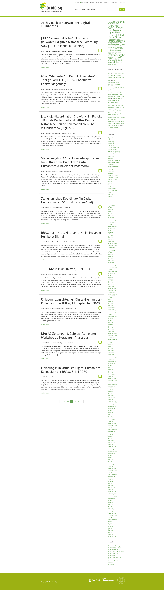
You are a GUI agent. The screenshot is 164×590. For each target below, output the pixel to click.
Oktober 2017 (111, 405)
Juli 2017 (110, 410)
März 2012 (111, 530)
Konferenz (119, 47)
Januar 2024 (111, 264)
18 (79, 401)
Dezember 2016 (112, 423)
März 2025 (111, 238)
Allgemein (110, 138)
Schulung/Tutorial (113, 175)
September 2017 (112, 406)
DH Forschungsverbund (114, 548)
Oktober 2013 (111, 495)
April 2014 (110, 483)
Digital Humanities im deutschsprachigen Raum (50, 7)
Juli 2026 (110, 207)
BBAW (115, 22)
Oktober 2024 (111, 247)
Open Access (111, 164)
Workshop (115, 62)
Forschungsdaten (116, 40)
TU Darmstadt (111, 188)
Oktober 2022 (111, 292)
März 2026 (111, 215)
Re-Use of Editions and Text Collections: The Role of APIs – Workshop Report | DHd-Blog (116, 107)
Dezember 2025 (112, 221)
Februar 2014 (111, 487)
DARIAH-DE (107, 2)
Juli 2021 (110, 320)
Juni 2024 (110, 254)
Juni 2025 (110, 232)
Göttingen (111, 47)
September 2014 (112, 474)
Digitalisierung (112, 39)
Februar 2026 (111, 217)
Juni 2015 (110, 457)
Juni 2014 (110, 480)
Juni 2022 (110, 299)
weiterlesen (45, 67)
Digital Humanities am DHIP (116, 551)
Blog (76, 9)
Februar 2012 (111, 532)
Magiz (109, 80)
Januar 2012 (111, 534)
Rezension (110, 52)
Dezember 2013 (112, 491)
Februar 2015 (111, 465)
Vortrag (110, 192)
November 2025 (112, 222)
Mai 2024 (110, 256)
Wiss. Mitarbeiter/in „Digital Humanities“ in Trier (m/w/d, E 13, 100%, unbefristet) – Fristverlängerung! (69, 80)
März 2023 (111, 283)
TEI (114, 57)
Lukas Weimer (56, 207)
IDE (115, 47)
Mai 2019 (110, 369)
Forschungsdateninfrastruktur (115, 42)
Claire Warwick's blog (114, 546)
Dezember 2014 (112, 468)
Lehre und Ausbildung (114, 160)
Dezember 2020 (112, 333)
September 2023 (112, 271)
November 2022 (112, 290)
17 (75, 401)
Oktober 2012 (111, 517)
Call (109, 140)
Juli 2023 (110, 275)
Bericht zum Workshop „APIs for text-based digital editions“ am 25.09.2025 (115, 112)
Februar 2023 (111, 284)
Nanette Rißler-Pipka (57, 343)
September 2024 (112, 249)
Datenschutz (115, 2)
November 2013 (112, 493)
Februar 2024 (111, 262)
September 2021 (112, 316)
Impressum (122, 2)
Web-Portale (111, 194)
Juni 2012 (110, 525)
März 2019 (111, 373)
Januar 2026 (111, 219)
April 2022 (110, 303)
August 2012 (111, 521)
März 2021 (111, 328)
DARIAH (116, 25)
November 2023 (112, 268)
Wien (109, 62)
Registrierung (84, 2)
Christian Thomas (57, 242)
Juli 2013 (110, 500)
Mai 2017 (110, 414)
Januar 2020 (111, 354)
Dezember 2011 (112, 536)
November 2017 (112, 403)
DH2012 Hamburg (113, 549)
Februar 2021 (111, 329)
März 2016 (111, 440)
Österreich (113, 64)
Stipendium (110, 57)
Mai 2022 (110, 301)
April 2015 (110, 461)
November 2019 (112, 358)
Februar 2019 (111, 375)
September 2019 (112, 361)
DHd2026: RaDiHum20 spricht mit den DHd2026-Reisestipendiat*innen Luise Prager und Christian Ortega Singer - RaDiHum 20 (116, 121)
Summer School (112, 183)
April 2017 (110, 416)
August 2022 (111, 296)
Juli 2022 (110, 298)
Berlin (121, 21)
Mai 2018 (110, 391)
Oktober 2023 (111, 269)
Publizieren (111, 172)
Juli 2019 (110, 365)
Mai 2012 (110, 527)
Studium (110, 181)
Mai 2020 (110, 346)
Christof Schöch (56, 89)
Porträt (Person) (112, 168)
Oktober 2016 (111, 427)
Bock (109, 73)
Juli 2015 (110, 455)
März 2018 (111, 395)
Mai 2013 (110, 504)
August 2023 (111, 273)
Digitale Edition (114, 31)
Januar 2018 (111, 399)
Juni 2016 (110, 435)
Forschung (111, 145)
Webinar (110, 196)
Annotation (110, 22)
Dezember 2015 (112, 446)
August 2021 (111, 318)
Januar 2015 (111, 467)
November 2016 (112, 425)
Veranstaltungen (112, 190)
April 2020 (110, 348)
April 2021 (110, 326)
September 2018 (112, 384)
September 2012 (112, 519)
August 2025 (111, 228)
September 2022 (112, 294)
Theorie (110, 185)
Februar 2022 (111, 307)
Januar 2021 (111, 331)
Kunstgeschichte (111, 48)
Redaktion (91, 9)
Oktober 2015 (111, 450)
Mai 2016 (110, 437)
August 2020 (111, 341)
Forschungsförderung (114, 151)
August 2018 (111, 386)
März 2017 (111, 418)
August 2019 (111, 363)
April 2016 (110, 438)
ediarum (118, 39)
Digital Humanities (116, 36)
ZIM (109, 64)
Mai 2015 (110, 459)
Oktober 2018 (111, 382)
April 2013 (110, 506)
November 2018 (112, 380)
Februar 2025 (111, 239)
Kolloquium (111, 157)
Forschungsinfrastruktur (113, 45)
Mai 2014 (110, 482)
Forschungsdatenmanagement (119, 44)
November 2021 (112, 313)
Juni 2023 (110, 277)
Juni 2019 (110, 367)
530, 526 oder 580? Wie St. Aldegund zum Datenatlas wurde (115, 100)
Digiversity (111, 564)
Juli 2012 (110, 523)
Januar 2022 (111, 309)
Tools (120, 59)
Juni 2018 (110, 390)
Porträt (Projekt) (112, 170)
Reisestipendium (116, 50)
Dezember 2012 (112, 513)
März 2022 (111, 305)
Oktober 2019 (111, 360)
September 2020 (112, 339)
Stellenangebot (116, 52)
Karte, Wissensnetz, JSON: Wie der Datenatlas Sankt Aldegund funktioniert (116, 75)
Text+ (110, 59)
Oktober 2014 (111, 472)
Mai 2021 (110, 324)
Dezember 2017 (112, 401)
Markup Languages (113, 162)
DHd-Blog (54, 582)
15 (68, 401)
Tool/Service (111, 187)
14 (64, 401)
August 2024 (111, 251)
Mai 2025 (110, 234)
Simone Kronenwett (57, 171)
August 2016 (111, 431)
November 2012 (112, 515)
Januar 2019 (111, 376)
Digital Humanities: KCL (114, 559)
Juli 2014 (110, 478)
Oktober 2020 (111, 337)
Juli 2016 (110, 433)
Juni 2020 (110, 345)
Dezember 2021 (112, 311)
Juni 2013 (110, 502)
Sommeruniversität (113, 177)
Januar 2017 (111, 421)
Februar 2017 (111, 420)
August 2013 (111, 498)
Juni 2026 (110, 209)
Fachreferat (111, 143)
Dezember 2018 (112, 378)
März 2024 (111, 260)
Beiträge (92, 2)
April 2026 (110, 213)
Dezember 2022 (112, 288)
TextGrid (115, 59)
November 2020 (112, 335)
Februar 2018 (111, 397)
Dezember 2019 (112, 356)
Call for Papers (111, 23)
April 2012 (110, 528)
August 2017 (111, 408)
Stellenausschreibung (120, 55)
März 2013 (111, 508)
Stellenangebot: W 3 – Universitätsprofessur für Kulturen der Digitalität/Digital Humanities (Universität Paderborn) (70, 162)
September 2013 (112, 497)
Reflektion (110, 173)
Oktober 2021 (111, 314)
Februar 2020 (111, 352)
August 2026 (111, 206)
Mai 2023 (110, 279)
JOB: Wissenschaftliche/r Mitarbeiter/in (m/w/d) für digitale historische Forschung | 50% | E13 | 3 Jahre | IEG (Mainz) (70, 42)
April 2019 (110, 371)
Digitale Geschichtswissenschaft (114, 33)
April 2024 (110, 258)
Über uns (82, 9)
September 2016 (112, 429)
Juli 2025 (110, 230)
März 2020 (111, 350)
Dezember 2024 (112, 243)
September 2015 (112, 452)
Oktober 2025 (111, 224)
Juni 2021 (110, 322)
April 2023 (110, 281)
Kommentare (99, 2)
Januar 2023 (111, 286)
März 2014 (111, 485)
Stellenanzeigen (112, 179)
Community (111, 142)
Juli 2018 (110, 388)
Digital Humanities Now (114, 557)
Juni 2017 (110, 412)
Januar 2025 (111, 241)
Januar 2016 (111, 444)
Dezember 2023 (112, 266)
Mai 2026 (110, 211)
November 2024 (112, 245)
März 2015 (111, 463)
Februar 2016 (111, 442)
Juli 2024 (110, 253)
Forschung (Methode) (114, 147)
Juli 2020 (110, 343)
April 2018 (110, 393)
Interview (110, 155)
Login (78, 2)
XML (121, 62)
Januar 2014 (111, 489)
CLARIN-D (118, 23)
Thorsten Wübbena (57, 51)
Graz (120, 45)
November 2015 (112, 448)
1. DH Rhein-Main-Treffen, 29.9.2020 (66, 269)
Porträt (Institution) (113, 166)
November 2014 (112, 470)
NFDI (117, 49)
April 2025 (110, 236)
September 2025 (112, 226)
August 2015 (111, 453)
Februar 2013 (111, 510)
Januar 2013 (111, 512)
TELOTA (118, 56)
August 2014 (111, 476)
